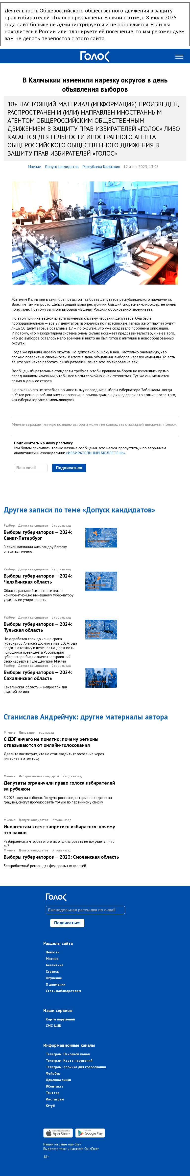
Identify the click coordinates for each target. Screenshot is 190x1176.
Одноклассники (58, 1080)
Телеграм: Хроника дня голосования (76, 1067)
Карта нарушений (60, 1019)
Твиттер (53, 1093)
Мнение (34, 166)
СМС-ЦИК (53, 1025)
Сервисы (52, 971)
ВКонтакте (55, 1086)
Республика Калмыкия (101, 166)
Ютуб (50, 1105)
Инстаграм (55, 1099)
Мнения (52, 958)
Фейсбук (53, 1073)
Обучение (54, 978)
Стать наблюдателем (63, 991)
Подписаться (69, 468)
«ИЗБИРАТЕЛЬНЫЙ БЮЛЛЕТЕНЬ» (96, 452)
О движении (55, 984)
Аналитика (54, 965)
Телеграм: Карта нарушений (69, 1060)
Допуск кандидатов (62, 166)
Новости (52, 952)
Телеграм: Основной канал (68, 1054)
